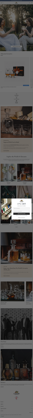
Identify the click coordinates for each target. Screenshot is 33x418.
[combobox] (21, 211)
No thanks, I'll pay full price (21, 217)
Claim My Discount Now (21, 213)
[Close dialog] (30, 199)
